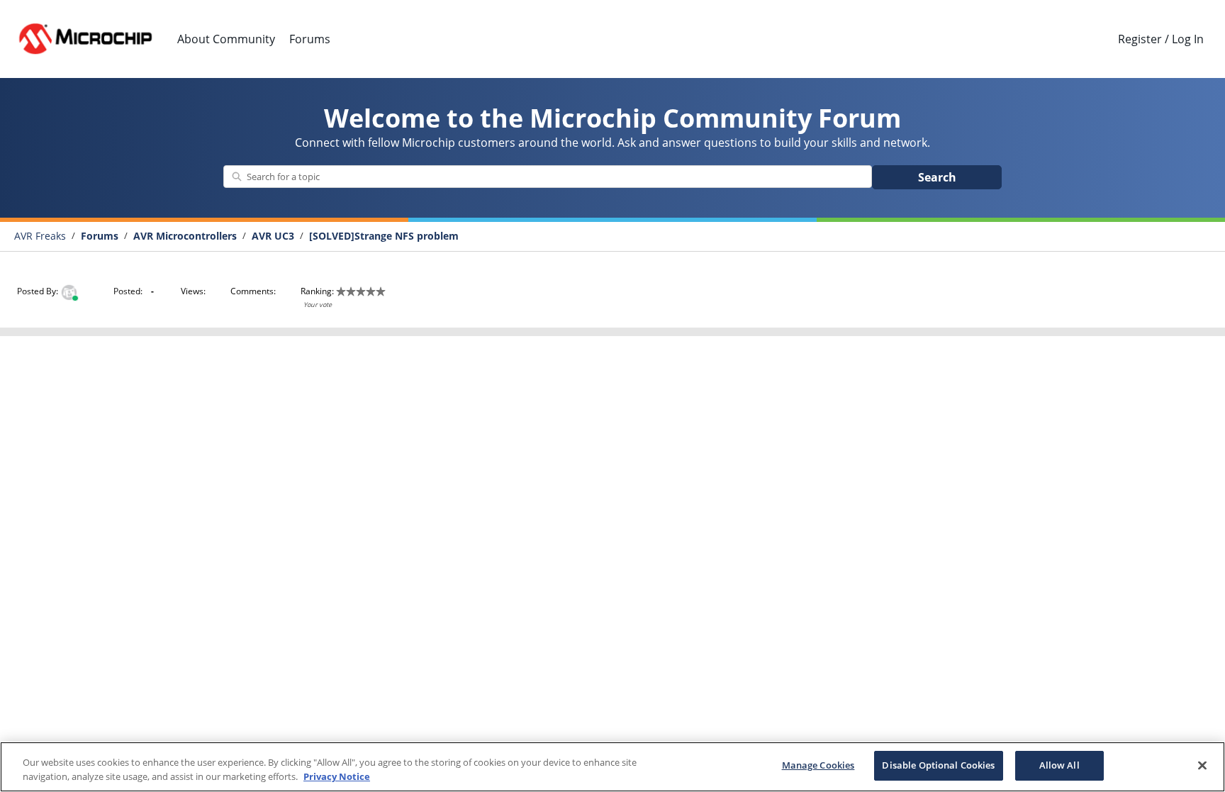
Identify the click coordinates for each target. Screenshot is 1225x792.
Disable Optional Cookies (938, 765)
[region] (612, 767)
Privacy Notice (336, 776)
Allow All (1059, 765)
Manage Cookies (818, 765)
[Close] (1202, 765)
